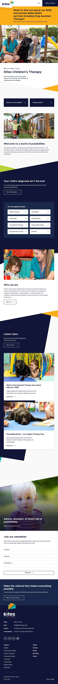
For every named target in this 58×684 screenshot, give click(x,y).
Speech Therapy (8, 664)
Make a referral (50, 3)
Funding (35, 645)
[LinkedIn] (13, 638)
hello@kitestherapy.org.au (20, 625)
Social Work (7, 667)
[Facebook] (5, 638)
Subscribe (28, 572)
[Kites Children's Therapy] (6, 4)
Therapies (6, 645)
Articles (35, 650)
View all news (10, 345)
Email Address (8, 563)
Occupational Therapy (9, 656)
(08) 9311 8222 (18, 622)
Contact (35, 656)
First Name (7, 549)
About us (9, 302)
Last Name (7, 556)
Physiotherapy (7, 662)
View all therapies (11, 192)
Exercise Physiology (9, 653)
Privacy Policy (7, 679)
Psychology (7, 659)
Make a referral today (12, 597)
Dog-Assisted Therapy (10, 650)
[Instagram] (9, 638)
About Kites (36, 653)
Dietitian (6, 648)
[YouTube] (17, 638)
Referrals (35, 648)
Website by (50, 679)
